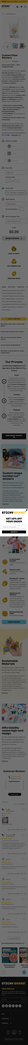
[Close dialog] (26, 510)
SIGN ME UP (14, 532)
